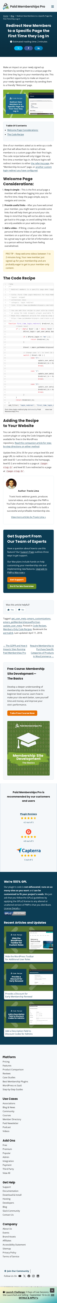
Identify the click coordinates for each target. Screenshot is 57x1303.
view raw (48, 409)
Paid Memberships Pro (24, 5)
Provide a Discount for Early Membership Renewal (18, 995)
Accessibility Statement (14, 1244)
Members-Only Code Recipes (17, 629)
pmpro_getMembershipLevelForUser (21, 622)
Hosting (6, 1198)
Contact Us (8, 1214)
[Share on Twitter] (18, 48)
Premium (7, 1149)
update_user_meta (12, 625)
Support (7, 1187)
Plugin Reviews (28, 814)
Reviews (7, 1073)
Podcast (7, 1127)
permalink (8, 632)
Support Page (27, 552)
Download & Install (12, 1194)
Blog (12, 16)
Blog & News (9, 1107)
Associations (9, 1103)
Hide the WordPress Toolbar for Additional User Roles (19, 958)
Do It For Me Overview (22, 586)
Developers (8, 1202)
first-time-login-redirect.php (16, 409)
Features (7, 1065)
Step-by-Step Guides (13, 1089)
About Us (7, 1228)
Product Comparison (13, 1069)
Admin (6, 1157)
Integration (8, 1161)
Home (5, 16)
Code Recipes (39, 625)
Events (6, 1232)
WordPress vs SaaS (12, 1085)
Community (8, 1111)
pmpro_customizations (39, 618)
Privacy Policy (9, 1252)
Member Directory (12, 1119)
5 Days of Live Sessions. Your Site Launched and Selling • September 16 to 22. (28, 1295)
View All (6, 1173)
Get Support (17, 579)
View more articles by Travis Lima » (28, 517)
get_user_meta (19, 618)
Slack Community (11, 1210)
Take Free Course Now (22, 713)
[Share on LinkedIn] (38, 48)
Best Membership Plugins (15, 1081)
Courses (7, 1115)
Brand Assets (9, 1236)
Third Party (8, 1169)
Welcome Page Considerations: (22, 130)
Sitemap (7, 1248)
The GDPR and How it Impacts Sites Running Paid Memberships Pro (15, 649)
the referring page (40, 163)
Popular (7, 1153)
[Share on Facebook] (28, 48)
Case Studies (9, 1077)
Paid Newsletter (10, 1123)
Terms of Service (11, 1256)
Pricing (6, 1061)
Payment (7, 1165)
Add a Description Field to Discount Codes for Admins (19, 1032)
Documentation (10, 1191)
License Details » (12, 908)
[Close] (52, 1290)
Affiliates (7, 1240)
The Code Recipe (15, 134)
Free (5, 1145)
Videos (6, 1131)
